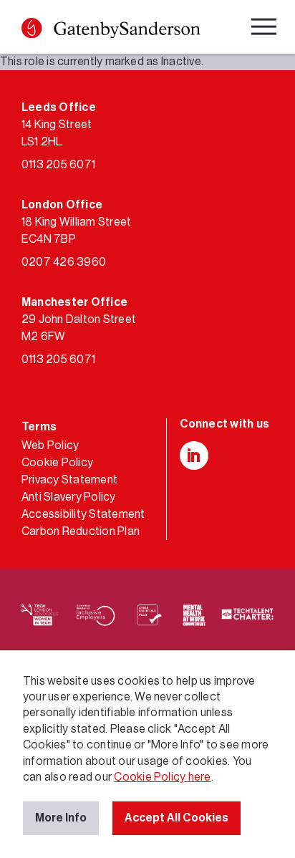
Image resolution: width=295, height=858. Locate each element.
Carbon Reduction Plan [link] (80, 531)
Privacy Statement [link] (69, 480)
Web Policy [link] (50, 445)
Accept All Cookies (176, 818)
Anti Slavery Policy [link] (68, 497)
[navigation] (265, 29)
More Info (61, 818)
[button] (31, 28)
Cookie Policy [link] (57, 462)
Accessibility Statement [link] (83, 514)
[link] (110, 30)
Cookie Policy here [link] (162, 777)
